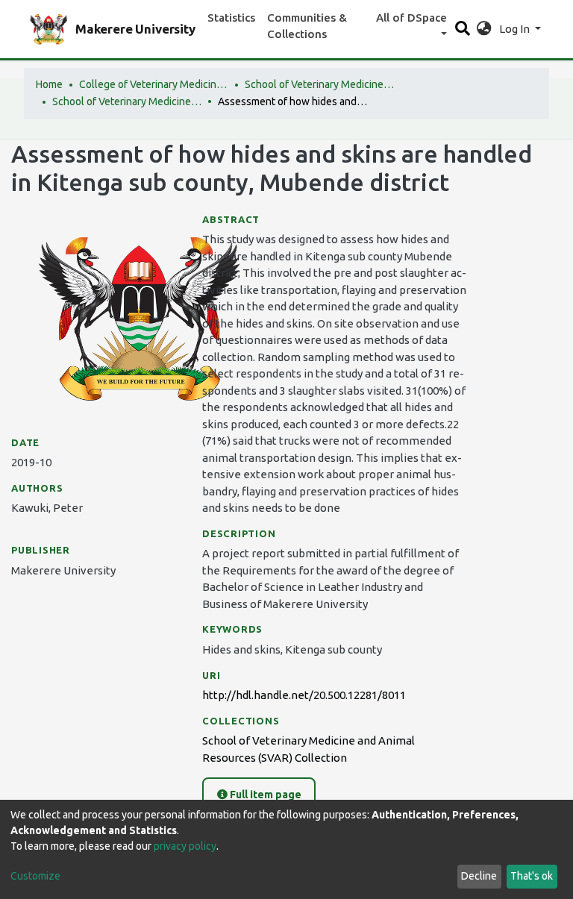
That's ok (531, 876)
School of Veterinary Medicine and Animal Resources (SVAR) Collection (126, 101)
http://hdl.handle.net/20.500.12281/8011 (304, 695)
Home (49, 84)
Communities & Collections (307, 26)
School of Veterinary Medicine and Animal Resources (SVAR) (319, 84)
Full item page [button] (264, 795)
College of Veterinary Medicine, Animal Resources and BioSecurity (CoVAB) (153, 84)
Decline (479, 876)
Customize (35, 876)
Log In (515, 28)
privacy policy (185, 846)
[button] (484, 29)
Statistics (231, 17)
